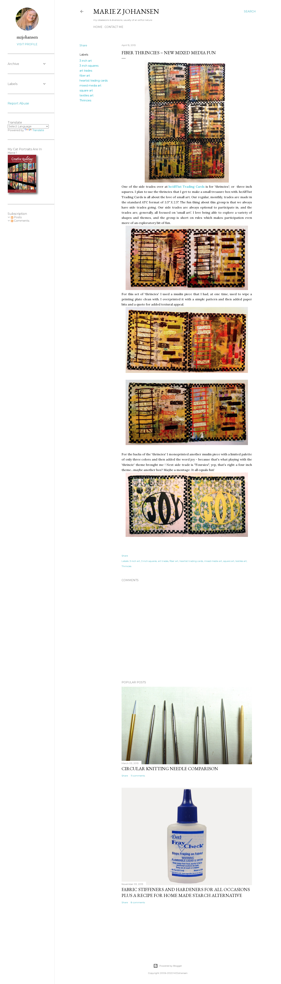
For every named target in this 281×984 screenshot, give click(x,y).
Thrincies (85, 100)
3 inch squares (89, 65)
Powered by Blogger (170, 965)
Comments (21, 220)
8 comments (138, 902)
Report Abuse (18, 103)
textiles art (86, 95)
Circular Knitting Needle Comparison (170, 769)
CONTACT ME (114, 27)
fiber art (85, 75)
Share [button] (83, 45)
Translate (38, 130)
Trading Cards (193, 186)
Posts (17, 217)
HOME (97, 27)
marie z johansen (126, 11)
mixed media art (90, 85)
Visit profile (27, 44)
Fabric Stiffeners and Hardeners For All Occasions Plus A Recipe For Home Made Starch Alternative (186, 892)
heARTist (175, 186)
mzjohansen (27, 37)
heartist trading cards (94, 80)
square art (86, 90)
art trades (86, 70)
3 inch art (86, 60)
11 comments (138, 775)
